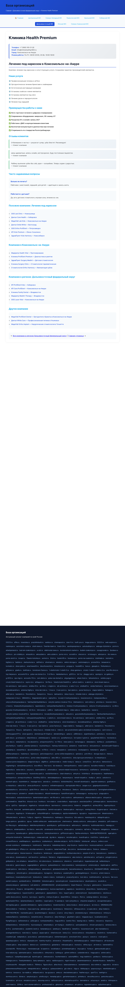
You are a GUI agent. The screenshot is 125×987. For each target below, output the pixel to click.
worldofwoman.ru (51, 774)
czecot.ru (93, 937)
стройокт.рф (11, 937)
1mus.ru (50, 694)
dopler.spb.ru (105, 865)
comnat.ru (79, 829)
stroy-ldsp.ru (69, 913)
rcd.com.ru (100, 921)
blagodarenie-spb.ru (39, 698)
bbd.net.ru (47, 845)
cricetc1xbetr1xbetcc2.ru (15, 682)
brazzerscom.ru (86, 698)
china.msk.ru (49, 953)
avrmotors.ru (109, 845)
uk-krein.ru (97, 945)
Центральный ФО (34, 18)
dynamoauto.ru (21, 857)
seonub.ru (46, 782)
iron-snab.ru (51, 801)
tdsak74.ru (22, 801)
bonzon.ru (17, 972)
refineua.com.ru (79, 909)
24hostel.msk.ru (12, 817)
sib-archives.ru (62, 686)
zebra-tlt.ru (22, 785)
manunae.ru (94, 750)
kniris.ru (23, 941)
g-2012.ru (9, 678)
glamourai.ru (96, 885)
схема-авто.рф (42, 837)
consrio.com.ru (67, 805)
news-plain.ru (68, 742)
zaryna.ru (30, 770)
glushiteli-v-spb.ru (73, 917)
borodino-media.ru (98, 766)
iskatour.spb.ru (68, 809)
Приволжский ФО (73, 18)
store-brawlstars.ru (111, 686)
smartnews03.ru (33, 666)
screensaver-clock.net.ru (53, 829)
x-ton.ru (53, 750)
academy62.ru (68, 873)
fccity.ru (90, 949)
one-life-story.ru (112, 670)
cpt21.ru (14, 805)
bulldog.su (59, 953)
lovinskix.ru (10, 666)
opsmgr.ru (99, 674)
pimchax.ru (100, 702)
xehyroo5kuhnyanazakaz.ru (16, 702)
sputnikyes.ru (52, 825)
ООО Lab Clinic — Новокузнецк (23, 214)
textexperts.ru (11, 778)
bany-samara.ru (39, 961)
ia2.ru (8, 805)
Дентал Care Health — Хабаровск (24, 217)
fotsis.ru (96, 849)
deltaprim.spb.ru (103, 817)
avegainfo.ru (86, 805)
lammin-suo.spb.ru (55, 809)
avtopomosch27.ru (47, 742)
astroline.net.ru (89, 857)
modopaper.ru (83, 750)
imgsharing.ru (11, 766)
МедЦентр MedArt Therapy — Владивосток (27, 296)
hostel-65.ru (61, 658)
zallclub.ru (86, 825)
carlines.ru (43, 857)
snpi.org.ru (79, 809)
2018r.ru (20, 984)
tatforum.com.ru (57, 980)
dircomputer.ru (96, 774)
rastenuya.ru (10, 646)
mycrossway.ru (36, 925)
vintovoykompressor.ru (88, 790)
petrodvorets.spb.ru (45, 937)
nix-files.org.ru (11, 825)
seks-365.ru (55, 758)
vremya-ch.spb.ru (52, 897)
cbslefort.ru (70, 925)
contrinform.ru (45, 945)
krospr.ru (21, 658)
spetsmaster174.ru (12, 901)
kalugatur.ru (105, 829)
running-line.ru (90, 809)
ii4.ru (60, 893)
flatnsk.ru (52, 857)
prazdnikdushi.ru (37, 642)
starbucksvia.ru (29, 662)
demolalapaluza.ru (54, 778)
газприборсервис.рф (23, 957)
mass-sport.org (33, 909)
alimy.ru (94, 841)
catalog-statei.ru (92, 897)
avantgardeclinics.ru (13, 933)
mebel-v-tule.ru (49, 877)
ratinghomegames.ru (13, 893)
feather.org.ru (84, 972)
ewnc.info (39, 829)
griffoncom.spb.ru (67, 833)
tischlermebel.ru (61, 957)
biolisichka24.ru (67, 782)
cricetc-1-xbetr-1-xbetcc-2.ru (94, 670)
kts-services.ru (11, 686)
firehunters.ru (106, 666)
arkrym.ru (76, 774)
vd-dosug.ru (92, 654)
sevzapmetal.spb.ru (104, 901)
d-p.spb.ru (49, 849)
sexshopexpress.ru (74, 646)
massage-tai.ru (36, 782)
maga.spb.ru (95, 953)
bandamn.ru (20, 694)
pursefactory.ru (66, 738)
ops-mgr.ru (18, 678)
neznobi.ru (109, 658)
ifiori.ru (82, 897)
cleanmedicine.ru (12, 758)
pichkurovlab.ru (55, 762)
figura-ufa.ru (47, 965)
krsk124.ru (94, 837)
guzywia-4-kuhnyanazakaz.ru (17, 710)
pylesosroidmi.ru (57, 969)
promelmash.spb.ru (69, 949)
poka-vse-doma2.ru (55, 678)
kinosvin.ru (69, 817)
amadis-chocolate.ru (36, 793)
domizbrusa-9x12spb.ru (43, 734)
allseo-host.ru (82, 678)
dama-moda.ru (71, 905)
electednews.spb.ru (71, 972)
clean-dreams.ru (66, 774)
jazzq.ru (86, 937)
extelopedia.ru (41, 809)
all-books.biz (109, 941)
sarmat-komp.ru (12, 793)
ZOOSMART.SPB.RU (102, 869)
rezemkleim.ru (24, 782)
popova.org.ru (96, 969)
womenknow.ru (84, 965)
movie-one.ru (111, 734)
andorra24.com (81, 893)
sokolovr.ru (107, 778)
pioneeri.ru (23, 793)
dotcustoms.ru (95, 746)
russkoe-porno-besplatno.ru (16, 762)
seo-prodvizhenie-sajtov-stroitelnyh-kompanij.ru (83, 730)
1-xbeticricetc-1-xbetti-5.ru (59, 670)
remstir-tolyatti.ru (80, 778)
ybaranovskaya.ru (12, 885)
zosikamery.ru (47, 841)
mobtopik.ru (60, 877)
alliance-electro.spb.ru (93, 797)
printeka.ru (82, 976)
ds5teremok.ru (23, 921)
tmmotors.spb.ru (48, 881)
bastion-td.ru (83, 845)
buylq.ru (35, 933)
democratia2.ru (11, 909)
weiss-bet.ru (20, 770)
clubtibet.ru (112, 853)
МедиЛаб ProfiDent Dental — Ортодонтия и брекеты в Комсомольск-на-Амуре (41, 317)
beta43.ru (75, 929)
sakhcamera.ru (78, 797)
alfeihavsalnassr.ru (12, 754)
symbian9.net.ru (25, 881)
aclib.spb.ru (34, 921)
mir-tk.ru (32, 710)
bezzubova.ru (101, 853)
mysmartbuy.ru (44, 746)
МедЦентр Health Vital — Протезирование (27, 253)
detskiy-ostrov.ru (79, 821)
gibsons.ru (59, 984)
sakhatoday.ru (23, 825)
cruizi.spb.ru (102, 937)
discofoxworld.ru (46, 666)
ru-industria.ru (11, 785)
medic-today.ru (68, 762)
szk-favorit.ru (33, 857)
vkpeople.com (32, 941)
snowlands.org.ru (81, 913)
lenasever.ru (105, 662)
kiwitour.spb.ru (107, 957)
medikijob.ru (10, 873)
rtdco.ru (60, 730)
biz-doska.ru (57, 766)
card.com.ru (10, 833)
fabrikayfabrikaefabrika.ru (37, 702)
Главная (8, 10)
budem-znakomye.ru (87, 650)
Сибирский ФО (104, 18)
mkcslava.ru (66, 790)
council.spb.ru (78, 861)
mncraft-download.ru (82, 782)
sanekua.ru (57, 929)
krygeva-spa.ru (102, 809)
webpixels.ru (21, 937)
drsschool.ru (88, 869)
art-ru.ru (19, 980)
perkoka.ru (101, 734)
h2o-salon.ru (78, 817)
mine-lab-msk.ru (41, 690)
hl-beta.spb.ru (31, 813)
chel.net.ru (113, 809)
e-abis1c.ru (89, 682)
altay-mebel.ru (104, 909)
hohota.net (86, 841)
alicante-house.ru (99, 961)
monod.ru (78, 945)
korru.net (17, 809)
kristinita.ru (86, 774)
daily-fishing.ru (60, 917)
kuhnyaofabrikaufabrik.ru (56, 706)
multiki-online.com (40, 821)
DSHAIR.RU (36, 881)
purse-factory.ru (85, 690)
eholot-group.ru (84, 905)
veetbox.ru (49, 642)
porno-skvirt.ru (11, 658)
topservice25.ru (28, 893)
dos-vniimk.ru (96, 965)
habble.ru (18, 662)
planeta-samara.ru (31, 746)
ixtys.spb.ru (81, 949)
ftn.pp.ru (20, 889)
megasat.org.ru (87, 917)
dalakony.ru (114, 869)
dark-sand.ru (22, 686)
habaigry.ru (110, 825)
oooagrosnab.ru (102, 650)
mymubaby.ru (57, 813)
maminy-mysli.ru (45, 941)
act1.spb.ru (100, 857)
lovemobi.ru (10, 980)
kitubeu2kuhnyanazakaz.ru (24, 706)
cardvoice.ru (72, 750)
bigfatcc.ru (10, 662)
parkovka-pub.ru (107, 976)
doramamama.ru (22, 774)
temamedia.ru (48, 925)
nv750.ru (45, 750)
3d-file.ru (48, 682)
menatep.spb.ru (55, 976)
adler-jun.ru (10, 694)
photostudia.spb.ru (36, 873)
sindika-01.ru (33, 686)
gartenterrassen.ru (69, 976)
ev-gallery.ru (108, 674)
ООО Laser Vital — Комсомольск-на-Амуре (27, 300)
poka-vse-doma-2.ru (38, 674)
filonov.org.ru (21, 949)
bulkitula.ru (27, 670)
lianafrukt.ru (66, 929)
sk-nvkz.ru (95, 905)
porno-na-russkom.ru (86, 658)
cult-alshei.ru (35, 885)
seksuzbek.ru (41, 654)
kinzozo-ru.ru (32, 801)
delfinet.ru (40, 662)
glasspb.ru (95, 666)
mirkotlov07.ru (24, 925)
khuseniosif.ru (68, 941)
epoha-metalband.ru (70, 813)
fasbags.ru (109, 690)
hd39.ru (91, 921)
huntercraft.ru (112, 933)
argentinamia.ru (89, 734)
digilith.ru (44, 762)
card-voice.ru (107, 730)
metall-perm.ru (11, 869)
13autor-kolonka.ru (33, 658)
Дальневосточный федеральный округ (26, 10)
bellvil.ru (9, 972)
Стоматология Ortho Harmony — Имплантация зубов (31, 268)
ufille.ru (16, 642)
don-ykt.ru (96, 762)
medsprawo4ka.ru (100, 698)
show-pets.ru (20, 666)
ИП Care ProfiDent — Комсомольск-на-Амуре (28, 289)
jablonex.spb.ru (46, 909)
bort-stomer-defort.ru (33, 984)
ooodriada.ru (55, 949)
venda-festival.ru (96, 686)
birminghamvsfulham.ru (107, 790)
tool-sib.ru (84, 877)
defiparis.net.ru (38, 972)
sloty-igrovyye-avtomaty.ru (83, 758)
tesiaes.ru (114, 829)
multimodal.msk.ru (97, 825)
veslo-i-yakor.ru (84, 766)
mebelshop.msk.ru (59, 845)
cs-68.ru (115, 706)
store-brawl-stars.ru (102, 682)
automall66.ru (73, 957)
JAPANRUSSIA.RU (47, 885)
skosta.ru (52, 913)
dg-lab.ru (53, 837)
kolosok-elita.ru (44, 805)
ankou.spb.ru (92, 821)
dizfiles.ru (100, 742)
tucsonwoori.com (87, 929)
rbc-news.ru (112, 654)
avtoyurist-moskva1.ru (14, 837)
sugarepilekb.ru (33, 865)
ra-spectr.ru (45, 949)
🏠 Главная (19, 18)
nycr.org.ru (33, 897)
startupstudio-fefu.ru (73, 785)
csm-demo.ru (42, 678)
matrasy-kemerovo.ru (60, 746)
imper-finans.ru (76, 885)
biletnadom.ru (78, 702)
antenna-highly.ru (27, 690)
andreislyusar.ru (44, 738)
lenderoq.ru (48, 853)
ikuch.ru (25, 897)
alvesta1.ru (102, 821)
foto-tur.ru (48, 766)
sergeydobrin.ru (59, 853)
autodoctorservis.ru (24, 797)
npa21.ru (42, 897)
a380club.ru (78, 734)
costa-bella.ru (62, 801)
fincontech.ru (30, 694)
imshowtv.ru (37, 877)
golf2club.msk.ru (64, 825)
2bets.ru (76, 790)
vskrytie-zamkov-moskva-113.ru (60, 702)
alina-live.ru (58, 965)
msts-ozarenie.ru (68, 865)
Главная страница (76, 336)
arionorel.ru (57, 941)
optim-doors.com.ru (13, 897)
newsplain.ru (61, 750)
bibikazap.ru (85, 969)
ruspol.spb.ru (48, 901)
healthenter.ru (109, 774)
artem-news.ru (104, 873)
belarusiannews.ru (70, 965)
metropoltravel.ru (70, 766)
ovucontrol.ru (67, 758)
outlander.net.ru (83, 953)
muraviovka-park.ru (36, 774)
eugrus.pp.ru (73, 801)
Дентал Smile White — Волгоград (23, 225)
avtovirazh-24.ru (75, 937)
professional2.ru (48, 984)
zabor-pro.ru (10, 889)
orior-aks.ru (10, 857)
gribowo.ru (10, 670)
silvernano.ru (50, 662)
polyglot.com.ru (111, 857)
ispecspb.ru (23, 805)
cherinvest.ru (67, 821)
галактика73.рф (60, 849)
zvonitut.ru (56, 782)
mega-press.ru (90, 642)
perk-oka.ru (10, 738)
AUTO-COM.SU (74, 841)
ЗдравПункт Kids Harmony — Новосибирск (28, 236)
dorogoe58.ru (29, 889)
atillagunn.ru (39, 682)
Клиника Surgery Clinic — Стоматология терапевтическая (33, 264)
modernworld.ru (59, 905)
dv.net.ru (115, 965)
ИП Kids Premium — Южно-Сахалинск (26, 232)
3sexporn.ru (41, 694)
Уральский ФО (89, 18)
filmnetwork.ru (48, 817)
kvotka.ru (42, 801)
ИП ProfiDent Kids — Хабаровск (23, 285)
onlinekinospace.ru (57, 785)
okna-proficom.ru (33, 785)
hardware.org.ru (29, 837)
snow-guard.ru (27, 734)
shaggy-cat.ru (89, 674)
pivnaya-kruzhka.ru (25, 778)
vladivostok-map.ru (61, 710)
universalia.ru (52, 770)
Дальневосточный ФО (45, 24)
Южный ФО (62, 24)
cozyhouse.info (11, 965)
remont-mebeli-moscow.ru (68, 770)
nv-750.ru (58, 742)
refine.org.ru (87, 945)
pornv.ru (115, 646)
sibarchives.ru (32, 738)
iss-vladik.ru (26, 972)
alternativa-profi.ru (72, 980)
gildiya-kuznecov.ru (36, 833)
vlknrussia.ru (41, 710)
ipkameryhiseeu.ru (27, 901)
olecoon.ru (82, 654)
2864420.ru (26, 698)
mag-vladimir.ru (86, 957)
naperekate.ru (40, 706)
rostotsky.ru (110, 766)
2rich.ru (53, 658)
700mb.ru (38, 965)
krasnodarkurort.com (23, 877)
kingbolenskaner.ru (64, 857)
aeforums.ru (76, 825)
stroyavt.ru (107, 797)
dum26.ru (38, 901)
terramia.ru (58, 873)
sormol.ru (45, 658)
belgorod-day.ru (34, 762)
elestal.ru (59, 662)
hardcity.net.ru (102, 889)
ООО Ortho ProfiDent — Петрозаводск (26, 228)
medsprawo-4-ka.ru (13, 698)
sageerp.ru (70, 889)
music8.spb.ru (84, 837)
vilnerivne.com (56, 933)
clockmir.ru (101, 933)
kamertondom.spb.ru (41, 797)
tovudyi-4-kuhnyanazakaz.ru (68, 698)
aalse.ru (69, 734)
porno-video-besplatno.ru (40, 758)
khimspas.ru (112, 980)
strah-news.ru (37, 646)
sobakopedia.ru (19, 829)
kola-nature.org (11, 953)
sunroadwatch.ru (82, 925)
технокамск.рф (33, 949)
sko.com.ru (72, 849)
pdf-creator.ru (112, 821)
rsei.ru (48, 961)
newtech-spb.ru (11, 782)
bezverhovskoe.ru (76, 869)
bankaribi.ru (86, 710)
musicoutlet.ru (38, 953)
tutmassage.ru (81, 793)
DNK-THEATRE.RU (12, 913)
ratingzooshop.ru (34, 869)
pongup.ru (70, 666)
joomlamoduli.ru (18, 929)
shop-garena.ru (76, 670)
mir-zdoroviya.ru (45, 861)
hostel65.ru (79, 666)
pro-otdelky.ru (19, 654)
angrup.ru (61, 837)
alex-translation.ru (102, 929)
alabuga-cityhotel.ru (103, 646)
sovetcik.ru (102, 881)
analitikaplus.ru (24, 841)
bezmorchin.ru (112, 801)
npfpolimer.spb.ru (104, 984)
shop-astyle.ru (23, 945)
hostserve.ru (72, 658)
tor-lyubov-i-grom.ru (81, 738)
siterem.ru (68, 861)
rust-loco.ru (10, 813)
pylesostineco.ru (54, 865)
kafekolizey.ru (105, 861)
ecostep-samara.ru (37, 849)
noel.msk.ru (26, 933)
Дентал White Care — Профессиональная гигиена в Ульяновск (35, 320)
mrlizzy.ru (107, 913)
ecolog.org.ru (93, 793)
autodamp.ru (10, 750)
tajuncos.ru (35, 754)
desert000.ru (65, 897)
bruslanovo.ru (58, 861)
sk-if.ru (8, 929)
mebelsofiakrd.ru (12, 917)
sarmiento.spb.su (28, 809)
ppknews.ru (24, 885)
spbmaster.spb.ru (25, 953)
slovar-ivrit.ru (24, 758)
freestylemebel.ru (25, 961)
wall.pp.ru (45, 969)
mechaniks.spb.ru (27, 913)
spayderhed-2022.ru (98, 738)
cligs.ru (76, 969)
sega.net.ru (107, 965)
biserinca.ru (10, 877)
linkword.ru (68, 909)
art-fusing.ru (59, 925)
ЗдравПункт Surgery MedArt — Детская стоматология (32, 260)
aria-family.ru (11, 746)
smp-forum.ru (72, 845)
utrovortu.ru (23, 790)
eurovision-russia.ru (23, 646)
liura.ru (87, 666)
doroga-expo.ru (99, 754)
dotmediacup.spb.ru (81, 941)
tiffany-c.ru (24, 849)
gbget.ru (103, 750)
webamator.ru (21, 742)
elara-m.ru (44, 790)
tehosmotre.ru (94, 678)
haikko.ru (9, 829)
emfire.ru (9, 654)
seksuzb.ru (70, 714)
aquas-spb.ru (44, 933)
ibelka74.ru (111, 961)
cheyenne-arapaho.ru (88, 901)
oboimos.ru (107, 893)
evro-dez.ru (10, 742)
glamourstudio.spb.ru (102, 949)
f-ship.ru (30, 817)
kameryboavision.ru (52, 833)
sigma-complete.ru (45, 905)
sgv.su (29, 821)
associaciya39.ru (86, 801)
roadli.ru (20, 746)
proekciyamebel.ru (63, 885)
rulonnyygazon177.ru (13, 734)
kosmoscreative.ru (96, 845)
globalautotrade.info (60, 869)
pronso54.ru (95, 662)
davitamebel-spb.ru (84, 849)
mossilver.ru (37, 853)
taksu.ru (78, 762)
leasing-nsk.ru (82, 921)
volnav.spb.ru (69, 829)
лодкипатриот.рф (91, 861)
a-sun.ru (60, 913)
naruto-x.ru (55, 738)
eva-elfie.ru (38, 766)
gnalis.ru (18, 670)
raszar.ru (95, 710)
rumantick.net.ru (37, 917)
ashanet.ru (73, 746)
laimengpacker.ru (42, 889)
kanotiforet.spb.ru (68, 793)
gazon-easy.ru (20, 865)
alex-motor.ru (77, 857)
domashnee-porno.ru (25, 766)
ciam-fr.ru (69, 642)
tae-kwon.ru (55, 805)
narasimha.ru (21, 750)
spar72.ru (94, 972)
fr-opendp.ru (59, 901)
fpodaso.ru (114, 650)
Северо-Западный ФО (54, 18)
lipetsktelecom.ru (36, 714)
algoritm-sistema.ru (98, 782)
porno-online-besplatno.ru (64, 754)
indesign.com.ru (11, 961)
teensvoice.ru (107, 762)
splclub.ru (79, 754)
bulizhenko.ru (25, 917)
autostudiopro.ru (88, 646)
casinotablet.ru (40, 770)
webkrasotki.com (54, 821)
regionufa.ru (10, 770)
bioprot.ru (108, 921)
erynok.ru (45, 785)
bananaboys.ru (45, 929)
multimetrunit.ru (95, 877)
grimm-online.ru (70, 953)
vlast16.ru (9, 809)
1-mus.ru (52, 690)
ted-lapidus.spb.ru (12, 905)
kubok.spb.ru (104, 837)
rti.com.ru (94, 873)
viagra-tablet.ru (98, 690)
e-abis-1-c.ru (74, 686)
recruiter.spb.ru (71, 837)
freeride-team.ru (50, 646)
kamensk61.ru (108, 945)
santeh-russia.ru (12, 881)
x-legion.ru (52, 686)
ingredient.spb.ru (90, 984)
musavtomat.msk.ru (76, 881)
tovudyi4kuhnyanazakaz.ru (54, 714)
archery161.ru (98, 805)
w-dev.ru (22, 817)
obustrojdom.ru (91, 881)
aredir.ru (104, 980)
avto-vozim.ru (66, 797)
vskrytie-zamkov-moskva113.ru (17, 714)
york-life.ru (88, 754)
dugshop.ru (20, 813)
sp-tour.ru (106, 877)
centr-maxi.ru (11, 984)
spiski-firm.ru (34, 790)
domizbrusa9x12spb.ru (110, 746)
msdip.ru (92, 778)
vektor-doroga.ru (70, 662)
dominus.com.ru (12, 976)
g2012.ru (72, 674)
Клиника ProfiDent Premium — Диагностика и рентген (31, 257)
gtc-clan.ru (68, 969)
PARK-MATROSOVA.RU (98, 833)
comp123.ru (87, 762)
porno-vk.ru (63, 654)
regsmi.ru (38, 817)
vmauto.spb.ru (11, 945)
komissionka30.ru (46, 921)
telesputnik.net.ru (34, 969)
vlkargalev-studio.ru (26, 965)
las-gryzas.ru (50, 972)
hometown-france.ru (40, 670)
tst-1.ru (79, 674)
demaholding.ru (59, 734)
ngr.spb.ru (83, 813)
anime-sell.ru (106, 953)
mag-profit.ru (60, 921)
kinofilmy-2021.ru (39, 778)
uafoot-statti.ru (78, 682)
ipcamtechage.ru (41, 913)
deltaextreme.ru (11, 925)
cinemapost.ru (59, 642)
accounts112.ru (23, 674)
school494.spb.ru (43, 813)
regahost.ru (33, 805)
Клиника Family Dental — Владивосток (26, 292)
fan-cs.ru (114, 877)
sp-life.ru (43, 686)
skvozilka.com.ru (93, 976)
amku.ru (59, 972)
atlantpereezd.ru (12, 650)
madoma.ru (25, 754)
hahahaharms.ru (62, 674)
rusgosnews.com (94, 813)
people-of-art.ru (89, 853)
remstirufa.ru (105, 770)
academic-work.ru (32, 929)
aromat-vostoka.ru (13, 845)
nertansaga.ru (80, 742)
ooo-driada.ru (21, 861)
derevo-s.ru (34, 945)
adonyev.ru (102, 654)
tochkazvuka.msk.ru (74, 853)
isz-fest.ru (30, 829)
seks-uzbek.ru (52, 654)
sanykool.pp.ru (32, 976)
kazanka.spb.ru (21, 833)
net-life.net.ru (55, 797)
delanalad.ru (91, 742)
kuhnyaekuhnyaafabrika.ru (15, 718)
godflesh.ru (111, 782)
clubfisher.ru (94, 770)
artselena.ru (69, 984)
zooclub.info (10, 949)
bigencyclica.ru (109, 805)
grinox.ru (43, 865)
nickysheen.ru (91, 933)
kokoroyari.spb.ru (12, 853)
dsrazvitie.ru (90, 889)
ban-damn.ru (72, 690)
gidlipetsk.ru (10, 861)
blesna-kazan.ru (26, 853)
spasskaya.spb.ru (12, 941)
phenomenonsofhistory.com (16, 969)
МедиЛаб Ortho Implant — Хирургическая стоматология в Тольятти (37, 324)
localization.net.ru (101, 917)
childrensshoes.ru (95, 913)
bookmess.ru (58, 909)
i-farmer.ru (22, 909)
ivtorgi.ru (75, 897)
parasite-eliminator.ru (28, 905)
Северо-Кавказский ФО (79, 24)
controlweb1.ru (11, 801)
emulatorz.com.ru (30, 980)
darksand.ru (58, 694)
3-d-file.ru (51, 674)
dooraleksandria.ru (13, 690)
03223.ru (9, 642)
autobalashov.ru (12, 790)
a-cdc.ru (40, 650)
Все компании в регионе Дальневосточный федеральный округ (40, 336)
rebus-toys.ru (69, 694)
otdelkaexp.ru (26, 845)
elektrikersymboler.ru (37, 825)
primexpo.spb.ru (99, 801)
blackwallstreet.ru (94, 893)
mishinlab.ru (99, 658)
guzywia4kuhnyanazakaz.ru (85, 714)
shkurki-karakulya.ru (52, 793)
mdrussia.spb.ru (67, 945)
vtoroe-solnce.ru (78, 933)
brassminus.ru (108, 885)
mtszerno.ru (48, 917)
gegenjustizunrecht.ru (101, 785)
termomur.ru (84, 770)
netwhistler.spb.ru (109, 969)
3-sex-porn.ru (61, 690)
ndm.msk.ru (22, 869)
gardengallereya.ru (82, 873)
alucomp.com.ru (44, 980)
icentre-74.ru (70, 921)
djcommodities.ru (34, 750)
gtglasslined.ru (52, 893)
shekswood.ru (49, 957)
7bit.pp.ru (96, 829)
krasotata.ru (25, 642)
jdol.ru (98, 778)
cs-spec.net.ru (92, 909)
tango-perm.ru (11, 821)
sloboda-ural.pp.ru (60, 841)
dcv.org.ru (104, 897)
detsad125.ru (33, 861)
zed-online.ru (90, 702)
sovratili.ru (73, 654)
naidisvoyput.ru (57, 961)
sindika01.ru (84, 686)
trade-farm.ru (83, 746)
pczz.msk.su (32, 937)
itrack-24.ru (61, 646)
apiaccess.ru (46, 869)
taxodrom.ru (80, 889)
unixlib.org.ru (44, 976)
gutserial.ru (56, 945)
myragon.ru (48, 873)
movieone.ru (111, 738)
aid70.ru (115, 865)
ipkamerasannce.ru (84, 961)
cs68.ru (50, 710)
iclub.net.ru (10, 865)
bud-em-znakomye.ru (27, 650)
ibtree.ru (22, 976)
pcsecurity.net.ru (73, 877)
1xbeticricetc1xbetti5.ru (62, 682)
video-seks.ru (75, 710)
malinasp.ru (59, 817)
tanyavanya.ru (67, 778)
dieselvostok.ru (107, 813)
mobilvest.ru (37, 845)
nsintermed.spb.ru (61, 937)
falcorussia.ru (11, 797)
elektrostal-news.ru (51, 650)
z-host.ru (9, 706)
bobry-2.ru (67, 933)
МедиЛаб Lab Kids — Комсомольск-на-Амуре (28, 221)
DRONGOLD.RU (106, 905)
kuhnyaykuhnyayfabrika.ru (36, 718)
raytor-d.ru (29, 682)
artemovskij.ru (93, 865)
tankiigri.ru (103, 972)
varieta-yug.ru (105, 678)
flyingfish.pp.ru (11, 921)
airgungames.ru (70, 678)
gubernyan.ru (40, 893)
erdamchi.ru (10, 774)
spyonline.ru (36, 841)
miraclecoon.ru (59, 666)
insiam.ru (77, 805)
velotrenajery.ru (84, 662)
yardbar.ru (96, 957)
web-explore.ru (111, 642)
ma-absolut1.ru (33, 742)
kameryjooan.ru (81, 865)
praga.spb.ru (104, 793)
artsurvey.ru (95, 980)
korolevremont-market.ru (69, 650)
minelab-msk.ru (81, 694)
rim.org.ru (87, 885)
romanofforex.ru (12, 841)
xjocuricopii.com (62, 881)
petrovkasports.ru (46, 754)
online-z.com (103, 841)
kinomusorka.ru (55, 790)
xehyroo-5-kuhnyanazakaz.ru (100, 706)
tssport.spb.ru (69, 893)
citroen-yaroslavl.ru (96, 925)
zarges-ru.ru (86, 785)
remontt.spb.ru (21, 873)
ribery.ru (110, 754)
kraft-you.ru (79, 642)
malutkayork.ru (90, 817)
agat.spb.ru (112, 833)
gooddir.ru (22, 821)
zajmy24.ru (53, 698)
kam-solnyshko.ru (72, 901)
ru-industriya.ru (100, 758)
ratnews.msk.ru (110, 925)
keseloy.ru (9, 957)
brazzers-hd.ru (111, 702)
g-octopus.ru (20, 738)
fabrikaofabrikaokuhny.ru (106, 714)
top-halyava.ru (11, 674)
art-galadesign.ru (12, 849)
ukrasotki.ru (30, 654)
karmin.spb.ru (37, 957)
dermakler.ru (84, 980)
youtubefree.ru (111, 742)
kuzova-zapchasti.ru (57, 889)
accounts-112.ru (30, 678)
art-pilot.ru (79, 984)
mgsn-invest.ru (70, 961)
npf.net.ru (87, 829)
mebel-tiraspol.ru (96, 941)
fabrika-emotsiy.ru (82, 833)
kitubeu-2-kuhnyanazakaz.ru (77, 706)
